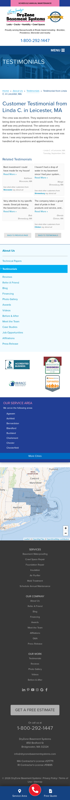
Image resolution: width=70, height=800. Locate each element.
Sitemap (38, 782)
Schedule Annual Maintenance (35, 3)
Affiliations (8, 338)
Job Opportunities (12, 332)
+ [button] (66, 528)
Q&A (35, 638)
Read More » (9, 174)
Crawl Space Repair (35, 559)
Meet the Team (10, 321)
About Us (8, 251)
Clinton (38, 227)
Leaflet (27, 539)
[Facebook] (46, 690)
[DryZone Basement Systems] (35, 790)
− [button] (66, 533)
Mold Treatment (35, 581)
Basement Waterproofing (35, 554)
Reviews (7, 276)
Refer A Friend (10, 282)
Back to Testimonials (48, 235)
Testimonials (9, 268)
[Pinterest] (28, 690)
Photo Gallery (10, 299)
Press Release (10, 343)
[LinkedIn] (24, 690)
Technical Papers (11, 260)
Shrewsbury (40, 193)
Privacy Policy (50, 778)
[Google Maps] (42, 690)
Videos (6, 310)
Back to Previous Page (17, 235)
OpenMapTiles (38, 539)
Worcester (7, 189)
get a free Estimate (35, 710)
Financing (8, 293)
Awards (6, 304)
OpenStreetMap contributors (58, 539)
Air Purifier (35, 575)
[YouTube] (33, 690)
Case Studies (9, 327)
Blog (5, 288)
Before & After (10, 315)
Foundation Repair (35, 564)
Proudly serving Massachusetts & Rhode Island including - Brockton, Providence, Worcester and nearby (35, 31)
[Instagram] (37, 690)
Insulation (35, 570)
